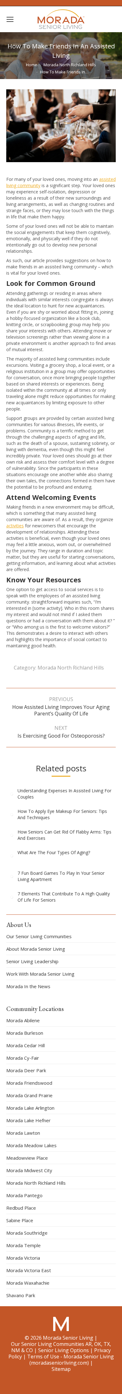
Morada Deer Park (26, 1070)
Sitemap (61, 1369)
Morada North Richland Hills (71, 667)
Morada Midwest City (29, 1170)
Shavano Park (20, 1295)
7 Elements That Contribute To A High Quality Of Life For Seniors (64, 897)
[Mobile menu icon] (10, 19)
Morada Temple (23, 1245)
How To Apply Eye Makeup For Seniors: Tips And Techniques (62, 814)
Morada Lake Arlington (30, 1108)
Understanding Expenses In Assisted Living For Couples (64, 794)
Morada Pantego (24, 1195)
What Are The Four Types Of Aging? (54, 852)
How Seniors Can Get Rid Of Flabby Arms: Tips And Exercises (64, 835)
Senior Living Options (63, 1350)
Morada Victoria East (28, 1270)
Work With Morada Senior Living (40, 974)
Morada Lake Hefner (28, 1120)
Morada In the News (28, 986)
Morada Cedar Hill (25, 1045)
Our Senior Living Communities (39, 936)
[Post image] (12, 794)
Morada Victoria (23, 1258)
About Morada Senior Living (35, 949)
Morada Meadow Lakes (31, 1145)
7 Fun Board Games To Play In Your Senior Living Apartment (61, 876)
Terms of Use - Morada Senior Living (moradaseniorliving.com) (70, 1359)
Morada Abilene (23, 1020)
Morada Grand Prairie (29, 1095)
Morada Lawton (23, 1133)
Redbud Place (21, 1208)
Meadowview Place (27, 1158)
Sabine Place (19, 1220)
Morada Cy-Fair (22, 1058)
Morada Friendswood (29, 1083)
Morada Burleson (24, 1033)
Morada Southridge (27, 1233)
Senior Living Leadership (32, 961)
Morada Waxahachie (27, 1283)
